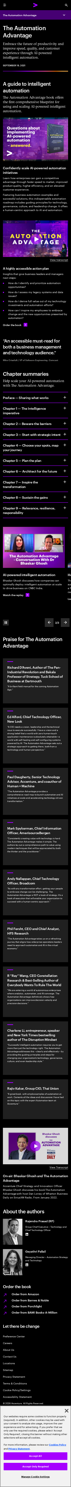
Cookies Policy (57, 1445)
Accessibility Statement (17, 1397)
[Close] (67, 1411)
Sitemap (8, 1370)
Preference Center (14, 1336)
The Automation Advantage (19, 15)
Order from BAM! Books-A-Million (34, 1312)
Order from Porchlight (27, 1306)
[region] (35, 1446)
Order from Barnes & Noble (30, 1300)
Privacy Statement (14, 1376)
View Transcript (59, 1167)
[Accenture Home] (35, 5)
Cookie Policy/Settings (16, 1390)
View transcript (59, 260)
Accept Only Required (35, 1466)
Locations (9, 1363)
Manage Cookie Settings (35, 1477)
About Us (8, 1350)
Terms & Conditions (15, 1383)
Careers (7, 1343)
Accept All (35, 1456)
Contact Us (9, 1356)
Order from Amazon (25, 1294)
